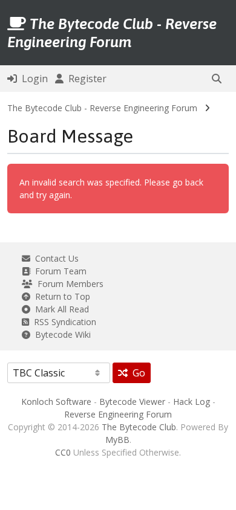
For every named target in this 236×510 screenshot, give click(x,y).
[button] (217, 78)
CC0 (63, 452)
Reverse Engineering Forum (118, 414)
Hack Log (191, 401)
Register (85, 78)
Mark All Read (59, 309)
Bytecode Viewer (132, 401)
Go (136, 372)
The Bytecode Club (139, 427)
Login (32, 78)
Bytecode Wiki (60, 334)
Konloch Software (56, 401)
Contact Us (54, 258)
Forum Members (68, 283)
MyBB (117, 439)
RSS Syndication (62, 322)
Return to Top (60, 296)
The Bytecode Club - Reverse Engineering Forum (102, 108)
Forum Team (58, 271)
